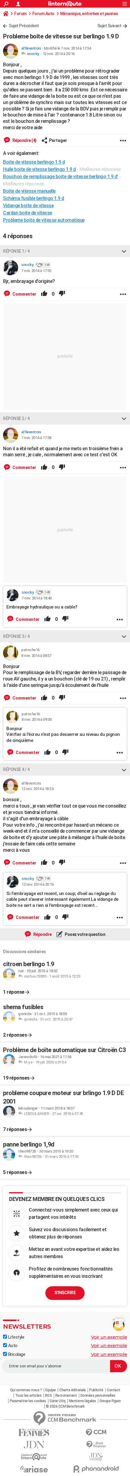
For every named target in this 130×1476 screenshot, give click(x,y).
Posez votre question (85, 934)
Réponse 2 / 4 (16, 418)
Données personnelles (97, 1395)
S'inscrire (65, 1292)
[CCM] (96, 1432)
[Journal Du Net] (34, 1444)
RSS (48, 1395)
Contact (113, 1390)
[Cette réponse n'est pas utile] (62, 294)
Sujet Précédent (24, 25)
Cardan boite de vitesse (27, 213)
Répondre (42, 934)
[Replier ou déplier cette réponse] (124, 251)
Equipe (50, 1390)
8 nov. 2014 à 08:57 (36, 655)
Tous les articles (28, 1395)
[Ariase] (34, 1469)
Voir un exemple (109, 1337)
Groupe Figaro (110, 1401)
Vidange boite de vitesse (28, 205)
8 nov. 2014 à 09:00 (36, 719)
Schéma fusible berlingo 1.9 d (33, 198)
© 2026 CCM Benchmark (65, 1406)
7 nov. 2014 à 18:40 (36, 598)
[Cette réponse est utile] (44, 294)
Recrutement (66, 1395)
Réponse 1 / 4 (16, 251)
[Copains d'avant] (34, 1457)
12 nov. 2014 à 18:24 (37, 788)
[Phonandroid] (96, 1469)
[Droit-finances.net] (96, 1444)
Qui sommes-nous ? (26, 1390)
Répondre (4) (24, 140)
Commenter (23, 294)
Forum (20, 13)
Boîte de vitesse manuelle (29, 191)
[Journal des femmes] (34, 1432)
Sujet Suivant (109, 25)
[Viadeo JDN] (96, 1457)
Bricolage (16, 1354)
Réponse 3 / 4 (16, 636)
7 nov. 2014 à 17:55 (36, 270)
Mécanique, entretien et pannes (89, 13)
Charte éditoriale (72, 1390)
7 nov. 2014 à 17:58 (36, 437)
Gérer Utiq (57, 1401)
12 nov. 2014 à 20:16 (59, 53)
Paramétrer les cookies (28, 1401)
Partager (58, 140)
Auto (12, 1345)
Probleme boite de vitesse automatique (44, 220)
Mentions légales (82, 1401)
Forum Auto (43, 13)
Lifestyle (15, 1337)
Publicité (96, 1390)
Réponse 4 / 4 (16, 769)
